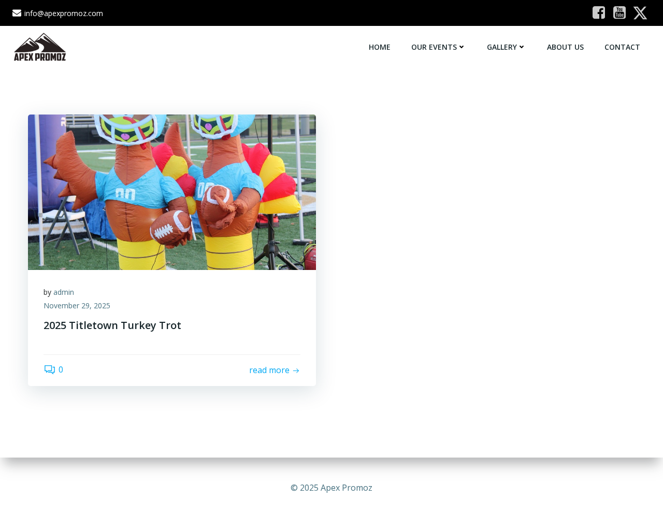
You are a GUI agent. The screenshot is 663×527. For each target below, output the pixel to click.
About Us (565, 47)
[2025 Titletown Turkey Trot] (172, 191)
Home (380, 47)
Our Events (434, 47)
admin (63, 292)
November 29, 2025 (77, 305)
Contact (622, 47)
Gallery (502, 47)
